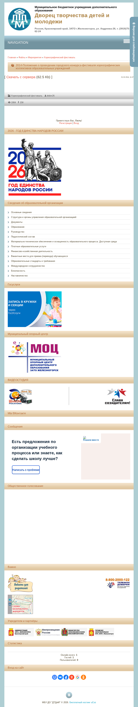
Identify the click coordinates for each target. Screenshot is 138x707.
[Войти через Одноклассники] (83, 677)
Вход (76, 123)
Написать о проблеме (25, 469)
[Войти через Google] (77, 677)
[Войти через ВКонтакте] (60, 677)
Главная (12, 57)
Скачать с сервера (20, 77)
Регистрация (65, 123)
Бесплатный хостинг (80, 702)
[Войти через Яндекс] (71, 677)
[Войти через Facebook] (65, 677)
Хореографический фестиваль (59, 57)
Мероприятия (34, 57)
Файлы (22, 57)
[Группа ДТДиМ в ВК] (69, 695)
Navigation (18, 42)
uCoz (93, 702)
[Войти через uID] (54, 677)
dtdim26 (51, 95)
